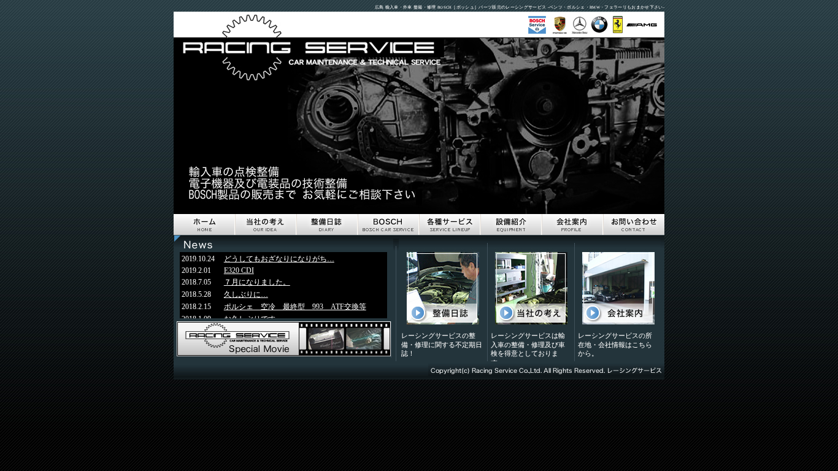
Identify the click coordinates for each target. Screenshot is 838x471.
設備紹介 (511, 225)
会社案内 (572, 225)
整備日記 (327, 225)
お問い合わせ (633, 225)
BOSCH (388, 225)
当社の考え (265, 225)
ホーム (204, 225)
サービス (449, 225)
